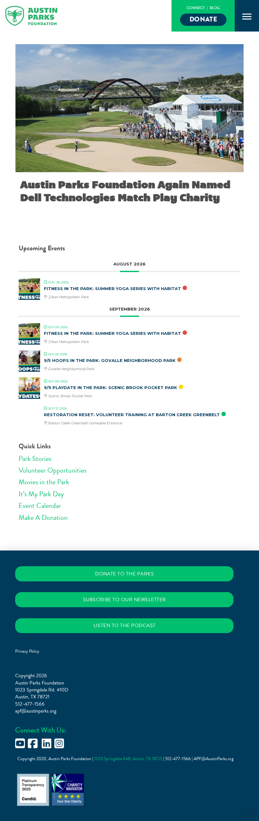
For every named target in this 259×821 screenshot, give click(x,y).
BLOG (215, 8)
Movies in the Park (44, 482)
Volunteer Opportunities (53, 470)
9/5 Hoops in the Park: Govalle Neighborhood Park (110, 360)
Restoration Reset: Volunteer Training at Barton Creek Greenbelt (132, 414)
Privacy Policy (27, 651)
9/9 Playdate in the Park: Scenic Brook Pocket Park (110, 387)
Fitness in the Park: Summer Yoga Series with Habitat (112, 288)
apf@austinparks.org (35, 710)
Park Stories (35, 459)
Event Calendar (40, 506)
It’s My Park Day (41, 494)
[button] (247, 17)
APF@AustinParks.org (213, 759)
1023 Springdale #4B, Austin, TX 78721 (128, 759)
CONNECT (196, 8)
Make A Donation (43, 518)
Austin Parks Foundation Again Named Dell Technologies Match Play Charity (125, 191)
